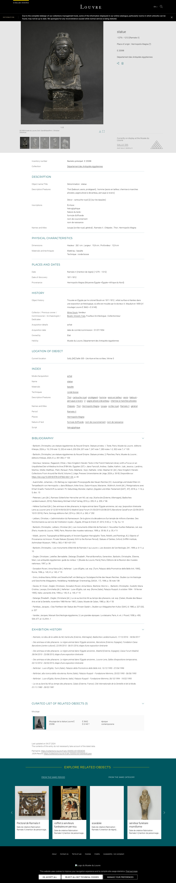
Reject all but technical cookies (82, 877)
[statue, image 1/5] (25, 143)
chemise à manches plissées (124, 401)
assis (125, 397)
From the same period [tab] (53, 777)
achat (69, 376)
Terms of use (76, 854)
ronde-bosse (72, 392)
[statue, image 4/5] (55, 143)
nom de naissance (115, 422)
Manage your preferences (120, 877)
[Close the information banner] (171, 17)
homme (102, 397)
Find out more (131, 871)
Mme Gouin (72, 312)
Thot (69, 397)
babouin (133, 397)
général (134, 406)
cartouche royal (80, 397)
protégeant (93, 397)
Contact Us (64, 854)
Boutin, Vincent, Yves (76, 316)
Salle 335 (122, 145)
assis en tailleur (115, 397)
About (54, 854)
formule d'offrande (75, 422)
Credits (97, 854)
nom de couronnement (95, 422)
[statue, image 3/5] (45, 143)
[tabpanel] (88, 812)
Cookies (88, 854)
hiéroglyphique (73, 427)
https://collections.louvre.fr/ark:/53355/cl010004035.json (68, 753)
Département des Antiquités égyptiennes (85, 166)
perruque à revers (75, 401)
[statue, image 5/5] (65, 143)
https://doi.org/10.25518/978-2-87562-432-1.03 (53, 477)
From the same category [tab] (121, 777)
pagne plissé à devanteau (98, 401)
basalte (70, 387)
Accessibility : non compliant (113, 854)
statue (70, 381)
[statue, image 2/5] (35, 143)
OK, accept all (50, 877)
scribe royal (113, 406)
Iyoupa (104, 406)
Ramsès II (124, 406)
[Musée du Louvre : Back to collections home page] (90, 7)
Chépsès (71, 406)
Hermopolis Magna (90, 406)
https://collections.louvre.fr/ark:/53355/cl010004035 (63, 751)
